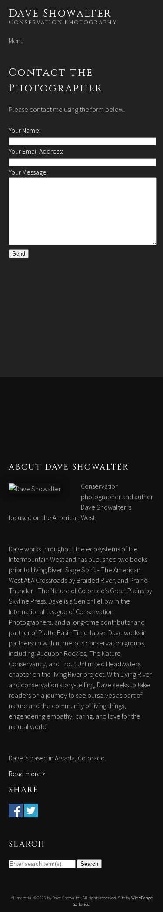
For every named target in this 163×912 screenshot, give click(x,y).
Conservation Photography (63, 22)
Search (89, 864)
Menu (16, 40)
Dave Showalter (60, 13)
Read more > (27, 773)
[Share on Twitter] (31, 812)
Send (18, 253)
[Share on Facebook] (16, 812)
